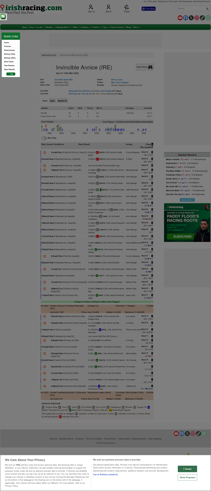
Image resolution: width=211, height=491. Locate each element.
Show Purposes (187, 477)
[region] (105, 473)
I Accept (187, 468)
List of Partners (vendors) (105, 474)
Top (11, 74)
